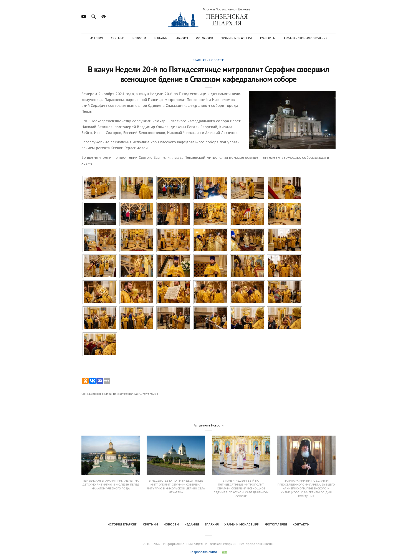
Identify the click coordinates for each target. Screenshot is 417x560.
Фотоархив (204, 38)
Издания (160, 38)
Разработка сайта (203, 552)
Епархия (182, 38)
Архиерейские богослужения (305, 38)
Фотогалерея (276, 524)
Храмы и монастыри (236, 38)
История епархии (122, 524)
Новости (139, 38)
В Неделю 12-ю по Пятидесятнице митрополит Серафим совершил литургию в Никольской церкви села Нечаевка (176, 486)
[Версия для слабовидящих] (103, 16)
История (96, 38)
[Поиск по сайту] (93, 16)
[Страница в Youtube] (83, 16)
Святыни (117, 38)
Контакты (268, 38)
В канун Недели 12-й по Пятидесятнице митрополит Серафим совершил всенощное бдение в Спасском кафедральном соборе (241, 488)
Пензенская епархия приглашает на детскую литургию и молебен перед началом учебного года (110, 484)
